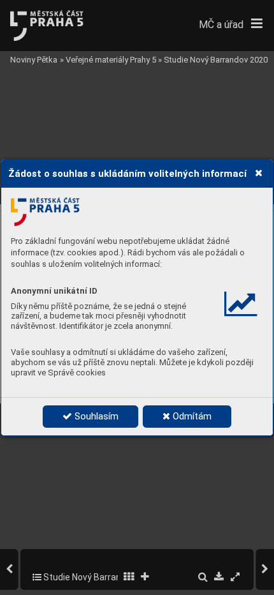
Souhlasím (95, 416)
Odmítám (191, 416)
